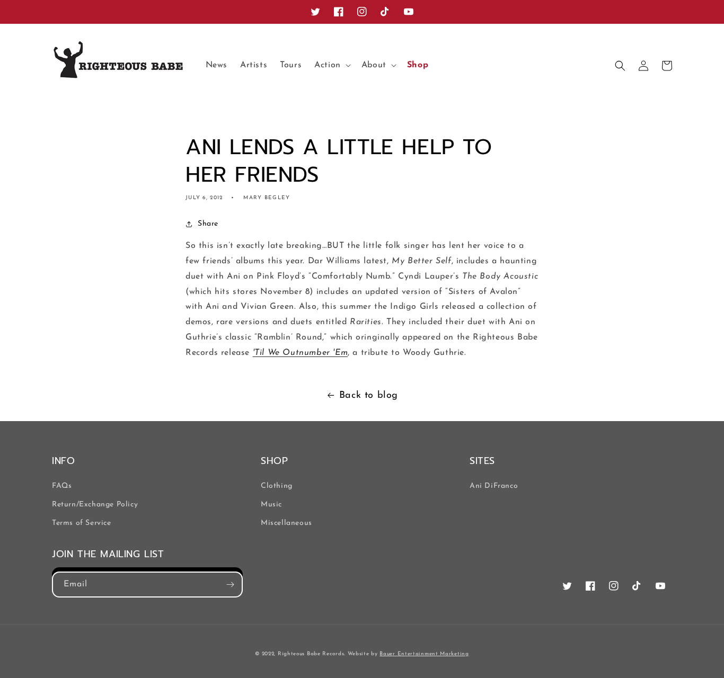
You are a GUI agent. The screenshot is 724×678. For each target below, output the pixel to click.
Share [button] (208, 224)
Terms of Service (81, 523)
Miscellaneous (286, 523)
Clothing (277, 486)
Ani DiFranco (494, 486)
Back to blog (368, 395)
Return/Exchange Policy (95, 504)
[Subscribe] (230, 584)
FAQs (62, 486)
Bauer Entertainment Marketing (424, 654)
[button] (331, 65)
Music (271, 504)
